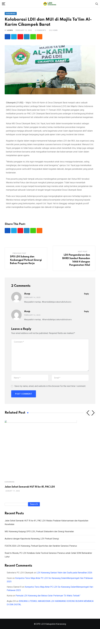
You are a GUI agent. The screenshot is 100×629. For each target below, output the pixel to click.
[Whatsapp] (33, 36)
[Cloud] (39, 36)
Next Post (82, 252)
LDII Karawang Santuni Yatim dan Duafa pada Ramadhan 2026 (64, 572)
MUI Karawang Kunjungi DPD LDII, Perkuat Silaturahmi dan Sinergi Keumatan (39, 531)
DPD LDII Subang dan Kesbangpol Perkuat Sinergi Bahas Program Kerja (26, 260)
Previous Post (19, 253)
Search (34, 504)
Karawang (9, 482)
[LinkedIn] (27, 36)
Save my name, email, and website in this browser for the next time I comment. (50, 386)
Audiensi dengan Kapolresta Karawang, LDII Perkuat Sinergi (32, 538)
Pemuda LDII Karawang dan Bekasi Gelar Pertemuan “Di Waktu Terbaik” (48, 595)
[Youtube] (20, 36)
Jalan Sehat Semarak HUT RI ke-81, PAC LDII (30, 487)
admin (10, 30)
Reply (86, 294)
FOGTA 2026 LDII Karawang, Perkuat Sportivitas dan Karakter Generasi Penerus (41, 546)
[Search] (96, 3)
